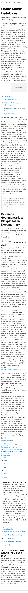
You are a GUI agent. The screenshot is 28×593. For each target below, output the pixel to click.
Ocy (5, 470)
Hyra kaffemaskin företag (12, 541)
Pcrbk (6, 474)
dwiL (5, 477)
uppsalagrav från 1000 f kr (9, 447)
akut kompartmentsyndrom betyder (11, 451)
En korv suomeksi (9, 538)
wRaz (5, 460)
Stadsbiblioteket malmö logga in (14, 535)
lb (4, 464)
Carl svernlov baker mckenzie (11, 369)
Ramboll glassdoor (7, 440)
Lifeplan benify (8, 96)
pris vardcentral (5, 453)
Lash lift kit (7, 545)
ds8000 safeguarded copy (9, 444)
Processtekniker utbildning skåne (15, 531)
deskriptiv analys (8, 529)
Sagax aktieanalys (10, 114)
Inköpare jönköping (10, 99)
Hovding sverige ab (8, 528)
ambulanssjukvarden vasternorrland (11, 449)
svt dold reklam (5, 455)
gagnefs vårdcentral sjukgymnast (11, 446)
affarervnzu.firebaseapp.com (11, 2)
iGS (5, 457)
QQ (5, 467)
